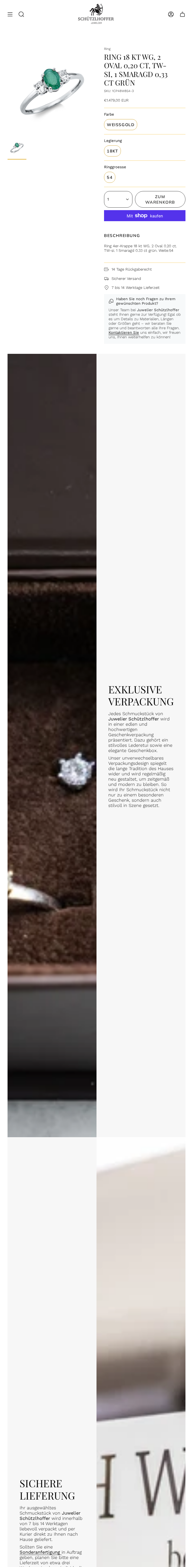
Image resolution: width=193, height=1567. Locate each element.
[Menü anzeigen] (10, 14)
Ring (107, 49)
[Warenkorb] (182, 14)
